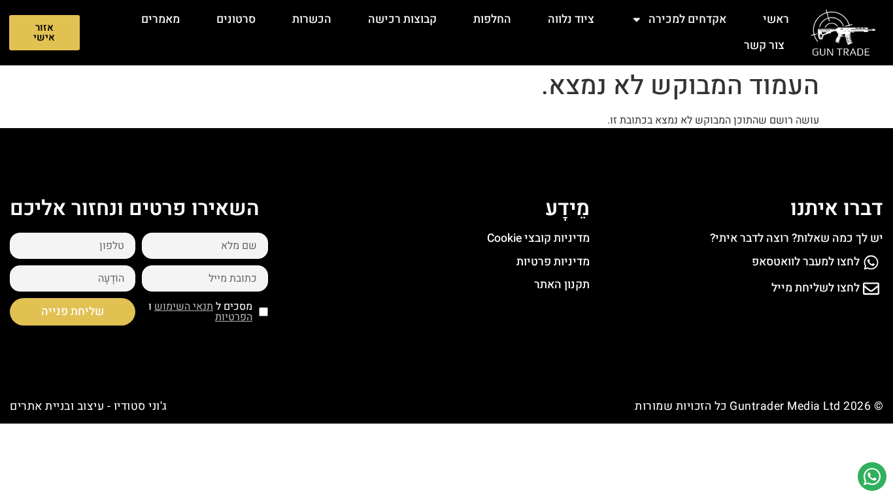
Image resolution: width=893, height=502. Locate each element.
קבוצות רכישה (402, 19)
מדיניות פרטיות (553, 262)
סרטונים (236, 19)
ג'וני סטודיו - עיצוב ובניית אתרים (88, 406)
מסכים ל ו (200, 311)
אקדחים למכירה (687, 19)
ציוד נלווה (571, 19)
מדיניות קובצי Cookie (538, 238)
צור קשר (764, 45)
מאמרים (160, 19)
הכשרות (311, 19)
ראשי (776, 19)
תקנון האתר (562, 284)
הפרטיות (233, 317)
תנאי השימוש (183, 306)
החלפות (492, 19)
